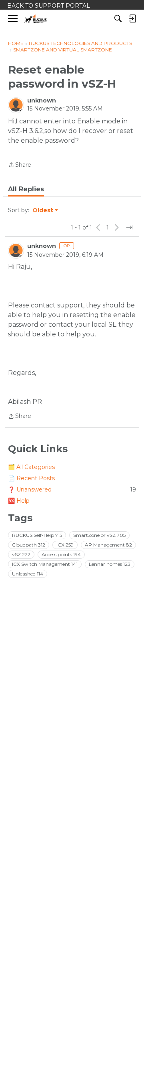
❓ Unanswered (72, 489)
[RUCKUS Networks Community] (35, 18)
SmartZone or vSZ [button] (99, 535)
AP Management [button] (108, 545)
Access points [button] (61, 554)
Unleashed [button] (27, 574)
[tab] (26, 189)
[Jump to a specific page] (129, 227)
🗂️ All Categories (31, 467)
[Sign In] (132, 18)
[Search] (118, 18)
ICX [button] (65, 545)
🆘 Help (19, 500)
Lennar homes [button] (109, 564)
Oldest (43, 211)
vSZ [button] (21, 554)
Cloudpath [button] (28, 545)
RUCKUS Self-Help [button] (37, 535)
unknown (41, 100)
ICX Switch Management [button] (45, 564)
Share (19, 165)
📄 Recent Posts (31, 478)
